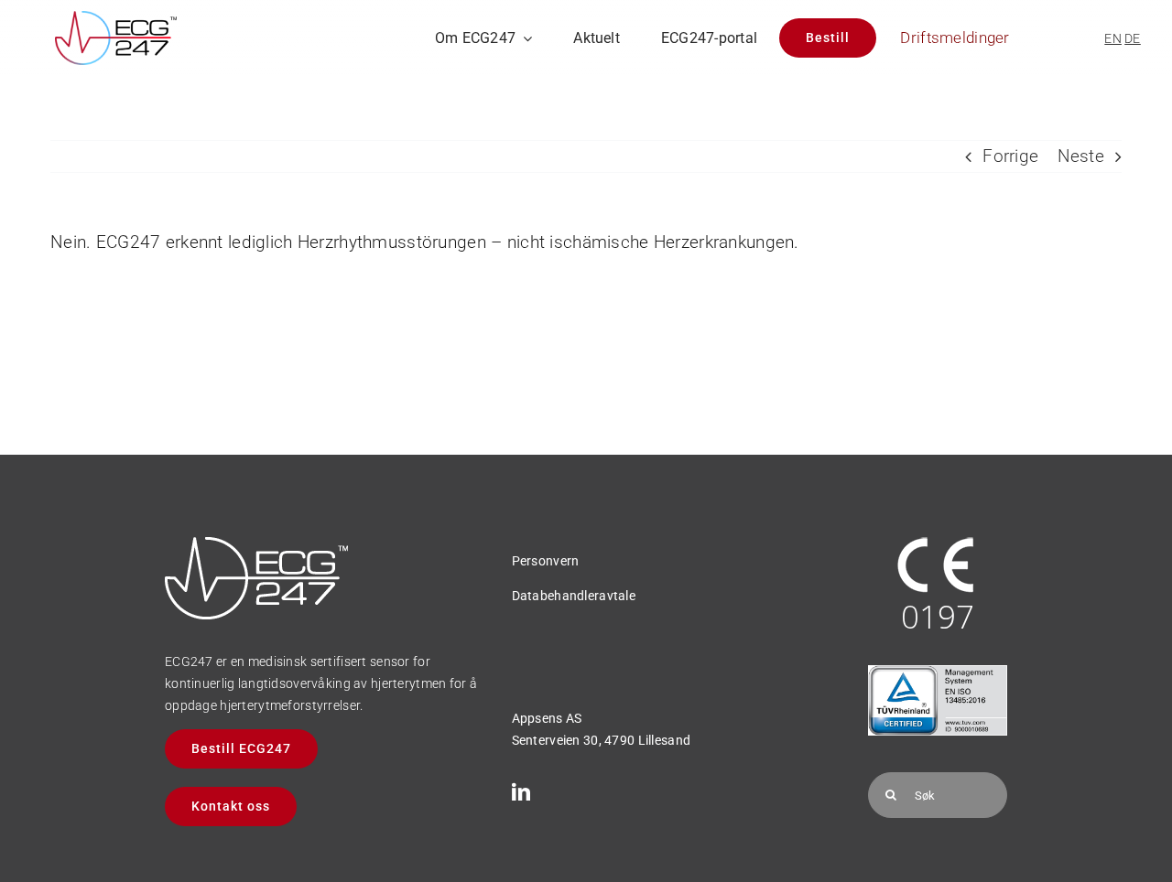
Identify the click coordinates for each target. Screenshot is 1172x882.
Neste (1081, 156)
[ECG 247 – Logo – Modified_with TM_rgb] (116, 19)
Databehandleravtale (573, 595)
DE (1132, 38)
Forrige (1010, 156)
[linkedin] (521, 792)
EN (1113, 38)
